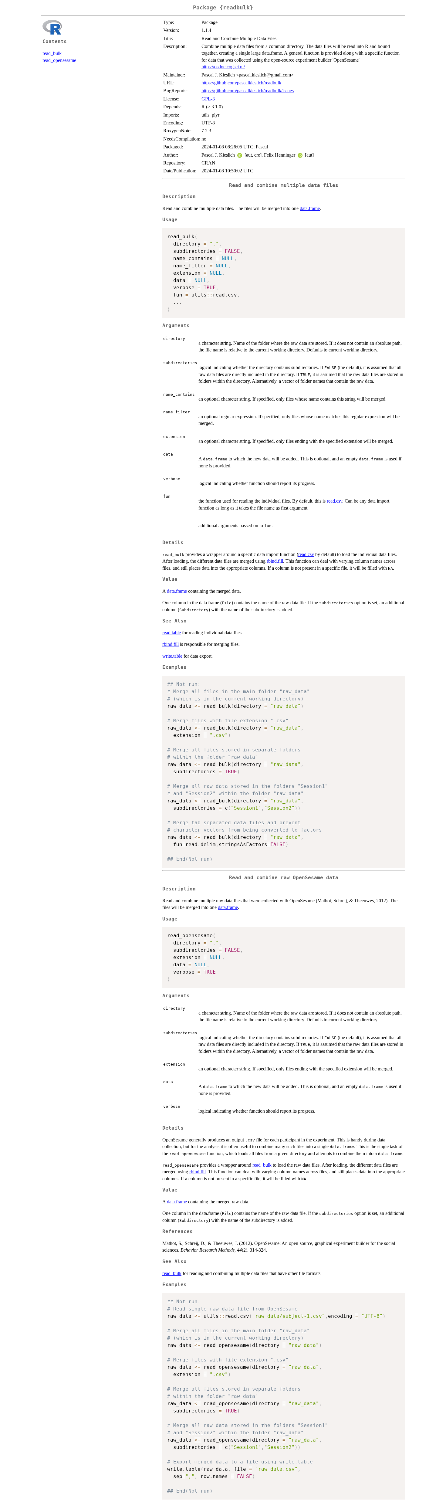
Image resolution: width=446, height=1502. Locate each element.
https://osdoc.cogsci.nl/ (223, 66)
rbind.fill (275, 561)
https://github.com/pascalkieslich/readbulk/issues (247, 90)
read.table (171, 632)
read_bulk (52, 53)
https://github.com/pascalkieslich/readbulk (241, 82)
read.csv (334, 500)
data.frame (310, 208)
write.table (172, 656)
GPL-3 (208, 98)
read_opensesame (59, 60)
